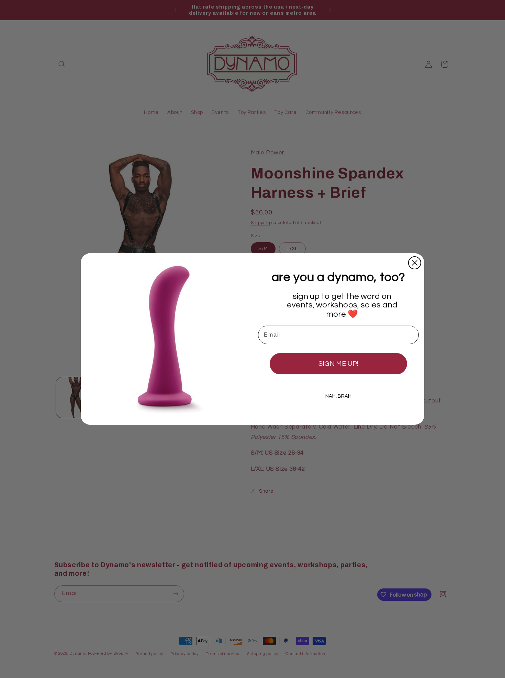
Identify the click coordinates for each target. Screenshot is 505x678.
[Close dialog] (414, 263)
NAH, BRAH (338, 396)
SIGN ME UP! (338, 363)
